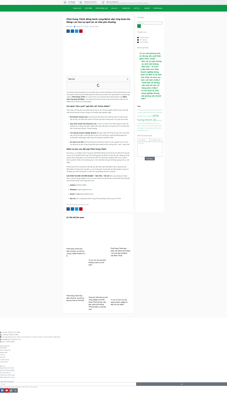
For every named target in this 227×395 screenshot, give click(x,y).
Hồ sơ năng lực (102, 8)
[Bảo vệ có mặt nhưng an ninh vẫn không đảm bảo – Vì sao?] (139, 64)
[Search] (139, 26)
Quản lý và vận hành (142, 125)
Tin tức (136, 8)
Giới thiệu (88, 8)
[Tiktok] (11, 390)
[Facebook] (2, 390)
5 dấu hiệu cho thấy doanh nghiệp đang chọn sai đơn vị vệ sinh (150, 72)
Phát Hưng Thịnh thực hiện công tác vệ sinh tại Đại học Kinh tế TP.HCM (75, 298)
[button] (127, 79)
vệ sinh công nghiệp (150, 128)
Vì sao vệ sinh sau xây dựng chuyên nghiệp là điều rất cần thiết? (119, 302)
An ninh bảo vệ (141, 110)
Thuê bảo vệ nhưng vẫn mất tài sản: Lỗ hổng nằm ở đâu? (151, 85)
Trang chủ (77, 8)
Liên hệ (147, 8)
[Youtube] (6, 390)
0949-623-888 (71, 3)
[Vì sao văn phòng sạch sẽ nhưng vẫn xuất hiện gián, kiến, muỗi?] (138, 56)
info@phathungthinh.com (91, 3)
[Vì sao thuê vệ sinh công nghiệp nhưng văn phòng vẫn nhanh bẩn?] (139, 94)
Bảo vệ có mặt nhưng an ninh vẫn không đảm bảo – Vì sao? (152, 64)
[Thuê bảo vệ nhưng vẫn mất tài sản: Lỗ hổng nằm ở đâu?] (139, 85)
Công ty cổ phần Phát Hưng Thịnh (147, 112)
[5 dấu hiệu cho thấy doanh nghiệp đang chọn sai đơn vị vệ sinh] (138, 72)
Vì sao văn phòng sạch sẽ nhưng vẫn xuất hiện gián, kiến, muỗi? (150, 56)
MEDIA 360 (126, 8)
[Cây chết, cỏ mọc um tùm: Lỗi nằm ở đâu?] (139, 78)
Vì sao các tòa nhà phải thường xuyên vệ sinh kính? (97, 262)
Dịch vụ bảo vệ (148, 116)
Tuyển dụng (157, 8)
